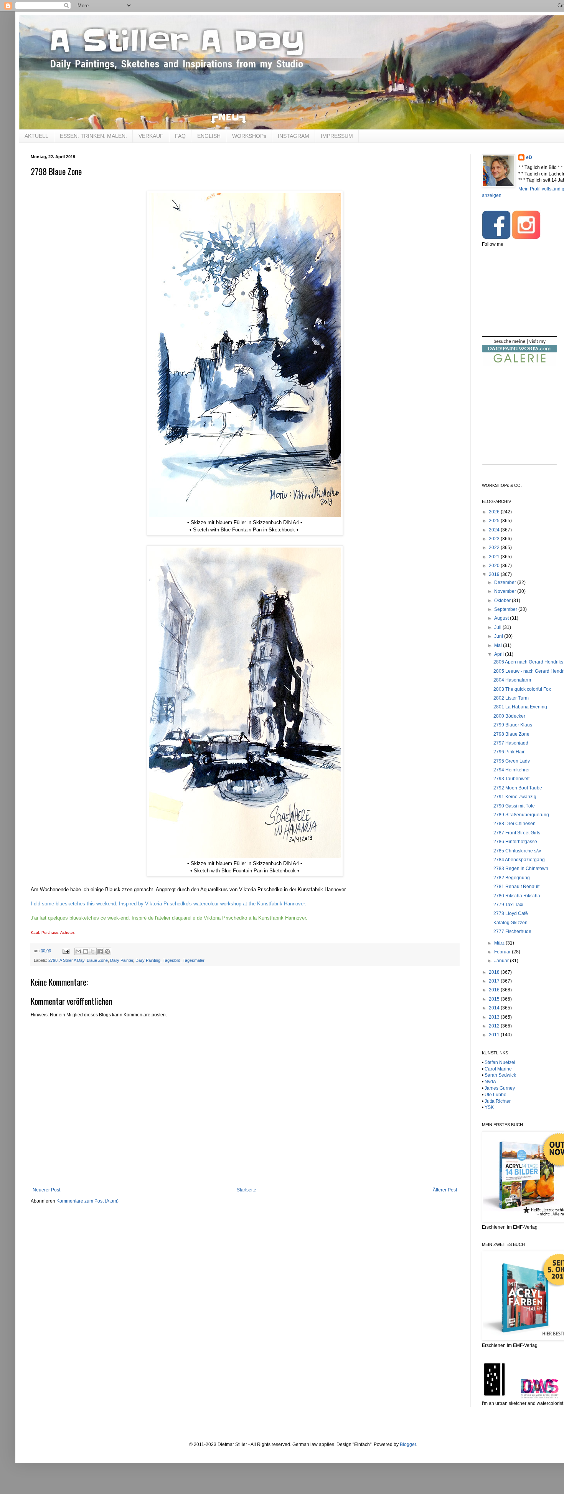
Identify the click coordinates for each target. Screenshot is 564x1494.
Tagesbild (171, 960)
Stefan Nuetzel (500, 1062)
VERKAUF (151, 136)
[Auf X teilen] (93, 951)
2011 (495, 1034)
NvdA (490, 1081)
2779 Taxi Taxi (508, 904)
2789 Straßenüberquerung (521, 814)
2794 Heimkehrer (511, 770)
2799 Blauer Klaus (512, 725)
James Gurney (500, 1088)
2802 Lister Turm (511, 698)
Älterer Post (445, 1190)
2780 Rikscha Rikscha (516, 895)
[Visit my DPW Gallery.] (519, 364)
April (499, 654)
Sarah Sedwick (500, 1075)
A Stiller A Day (71, 960)
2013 (495, 1017)
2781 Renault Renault (516, 886)
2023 (495, 538)
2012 (495, 1026)
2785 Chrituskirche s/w (517, 851)
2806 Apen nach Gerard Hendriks (528, 662)
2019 (495, 574)
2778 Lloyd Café (510, 913)
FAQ (180, 136)
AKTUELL (36, 136)
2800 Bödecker (509, 716)
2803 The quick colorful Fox (522, 689)
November (505, 591)
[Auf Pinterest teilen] (107, 951)
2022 (495, 547)
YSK (489, 1107)
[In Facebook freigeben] (100, 951)
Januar (502, 960)
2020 (495, 565)
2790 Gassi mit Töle (514, 806)
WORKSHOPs (249, 136)
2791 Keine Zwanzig (514, 796)
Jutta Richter (498, 1101)
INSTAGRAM (293, 136)
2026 (495, 512)
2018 (495, 972)
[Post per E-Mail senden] (66, 950)
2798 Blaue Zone (511, 734)
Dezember (505, 582)
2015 (495, 999)
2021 (495, 556)
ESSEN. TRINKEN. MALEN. (93, 136)
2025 (495, 520)
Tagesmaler (193, 960)
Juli (498, 627)
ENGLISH (209, 136)
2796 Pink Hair (508, 751)
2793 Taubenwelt (511, 778)
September (506, 609)
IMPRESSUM (337, 136)
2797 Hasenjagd (510, 743)
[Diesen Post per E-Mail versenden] (78, 951)
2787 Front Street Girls (516, 833)
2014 (495, 1008)
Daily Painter (121, 960)
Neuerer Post (46, 1190)
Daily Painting (147, 960)
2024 (495, 530)
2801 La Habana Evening (520, 707)
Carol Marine (498, 1069)
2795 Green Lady (511, 761)
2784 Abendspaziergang (519, 859)
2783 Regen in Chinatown (520, 868)
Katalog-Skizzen (510, 922)
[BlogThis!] (85, 951)
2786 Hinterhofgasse (515, 841)
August (502, 618)
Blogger (408, 1444)
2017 (495, 981)
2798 (53, 960)
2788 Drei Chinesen (514, 823)
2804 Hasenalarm (512, 680)
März (500, 943)
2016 (495, 990)
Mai (498, 645)
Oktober (503, 600)
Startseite (246, 1190)
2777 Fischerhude (512, 931)
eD (529, 157)
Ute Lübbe (495, 1094)
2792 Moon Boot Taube (517, 788)
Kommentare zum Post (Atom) (87, 1201)
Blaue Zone (97, 960)
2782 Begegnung (511, 877)
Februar (503, 952)
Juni (499, 636)
